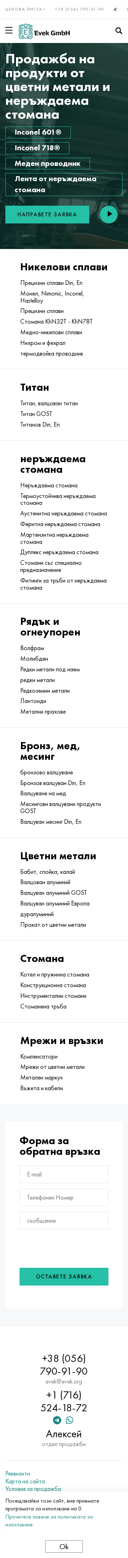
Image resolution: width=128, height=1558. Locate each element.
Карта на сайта (25, 1481)
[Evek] (44, 31)
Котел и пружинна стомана (54, 974)
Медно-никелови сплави (51, 332)
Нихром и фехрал (42, 342)
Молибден (34, 658)
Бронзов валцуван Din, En (52, 782)
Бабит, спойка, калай (47, 871)
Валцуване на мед (43, 793)
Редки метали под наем (50, 669)
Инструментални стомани (53, 995)
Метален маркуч (41, 1077)
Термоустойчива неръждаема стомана (58, 499)
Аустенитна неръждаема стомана (63, 513)
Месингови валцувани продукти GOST (60, 807)
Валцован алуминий (45, 882)
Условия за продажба (33, 1489)
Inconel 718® (37, 147)
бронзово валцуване (46, 772)
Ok (64, 1546)
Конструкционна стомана (53, 985)
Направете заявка (47, 214)
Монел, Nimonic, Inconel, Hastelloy (52, 297)
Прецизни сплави (42, 310)
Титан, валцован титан (49, 403)
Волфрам (32, 647)
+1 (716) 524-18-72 (64, 1401)
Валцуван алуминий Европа (55, 903)
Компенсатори (39, 1056)
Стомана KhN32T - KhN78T (56, 321)
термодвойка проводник (51, 353)
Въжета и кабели (41, 1088)
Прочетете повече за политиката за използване (49, 1520)
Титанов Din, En (40, 424)
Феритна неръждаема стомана (60, 524)
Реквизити (17, 1473)
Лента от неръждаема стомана (55, 184)
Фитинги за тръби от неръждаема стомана (63, 584)
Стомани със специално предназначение (51, 566)
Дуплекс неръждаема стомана (59, 552)
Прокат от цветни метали (53, 924)
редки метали (37, 679)
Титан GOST (36, 413)
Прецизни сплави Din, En (51, 282)
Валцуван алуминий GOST (53, 892)
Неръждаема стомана (49, 485)
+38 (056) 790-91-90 (80, 9)
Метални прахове (43, 711)
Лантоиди (33, 700)
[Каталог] (10, 30)
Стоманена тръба (43, 1006)
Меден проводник (48, 163)
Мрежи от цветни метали (52, 1066)
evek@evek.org (64, 1381)
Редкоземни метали (45, 690)
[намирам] (119, 31)
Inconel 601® (38, 132)
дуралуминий (37, 914)
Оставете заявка (64, 1276)
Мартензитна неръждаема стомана (54, 538)
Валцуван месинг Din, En (50, 821)
